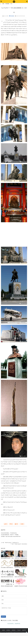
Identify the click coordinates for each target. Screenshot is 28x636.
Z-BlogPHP (7, 632)
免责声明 (24, 630)
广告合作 (19, 630)
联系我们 (8, 630)
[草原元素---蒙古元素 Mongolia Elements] (0, 4)
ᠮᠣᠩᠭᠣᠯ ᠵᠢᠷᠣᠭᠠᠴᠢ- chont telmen (21, 543)
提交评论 (3, 616)
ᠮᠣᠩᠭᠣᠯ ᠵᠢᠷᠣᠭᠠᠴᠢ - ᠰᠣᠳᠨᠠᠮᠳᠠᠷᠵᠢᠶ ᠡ (12, 542)
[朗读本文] (2, 21)
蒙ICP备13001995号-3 (21, 632)
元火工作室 (6, 15)
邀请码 (3, 630)
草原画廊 (7, 3)
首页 (3, 3)
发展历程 (13, 630)
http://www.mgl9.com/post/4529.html (13, 536)
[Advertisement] (14, 234)
